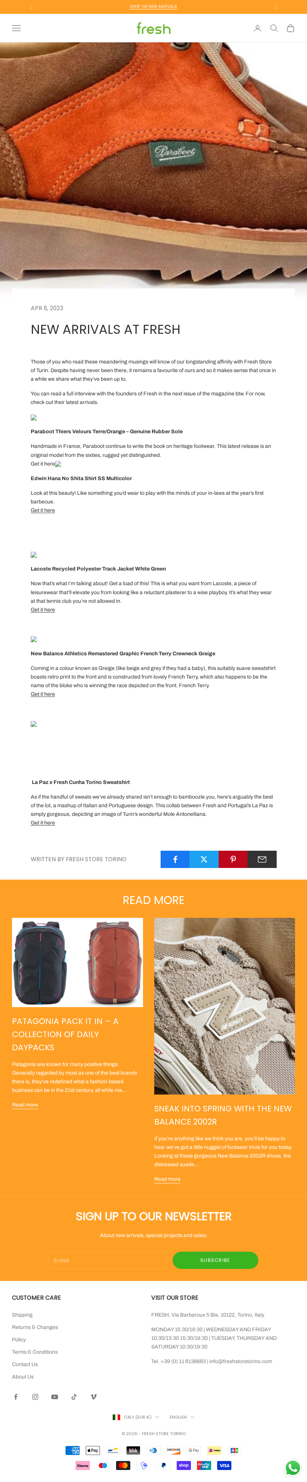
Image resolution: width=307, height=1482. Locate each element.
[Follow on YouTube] (54, 1397)
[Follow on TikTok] (74, 1397)
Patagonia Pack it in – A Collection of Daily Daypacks (65, 1034)
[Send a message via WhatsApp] (293, 1468)
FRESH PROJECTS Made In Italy (153, 6)
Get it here (43, 464)
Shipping (22, 1315)
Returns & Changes (35, 1327)
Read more (25, 1105)
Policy (19, 1339)
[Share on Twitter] (204, 859)
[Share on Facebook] (175, 859)
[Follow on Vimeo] (93, 1397)
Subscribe (215, 1260)
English (178, 1417)
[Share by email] (262, 859)
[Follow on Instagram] (35, 1397)
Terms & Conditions (35, 1352)
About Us (23, 1377)
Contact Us (25, 1364)
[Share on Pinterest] (233, 859)
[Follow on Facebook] (15, 1397)
